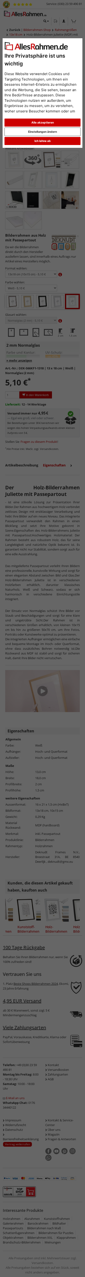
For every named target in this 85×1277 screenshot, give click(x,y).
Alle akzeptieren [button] (42, 122)
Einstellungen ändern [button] (42, 131)
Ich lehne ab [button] (42, 141)
